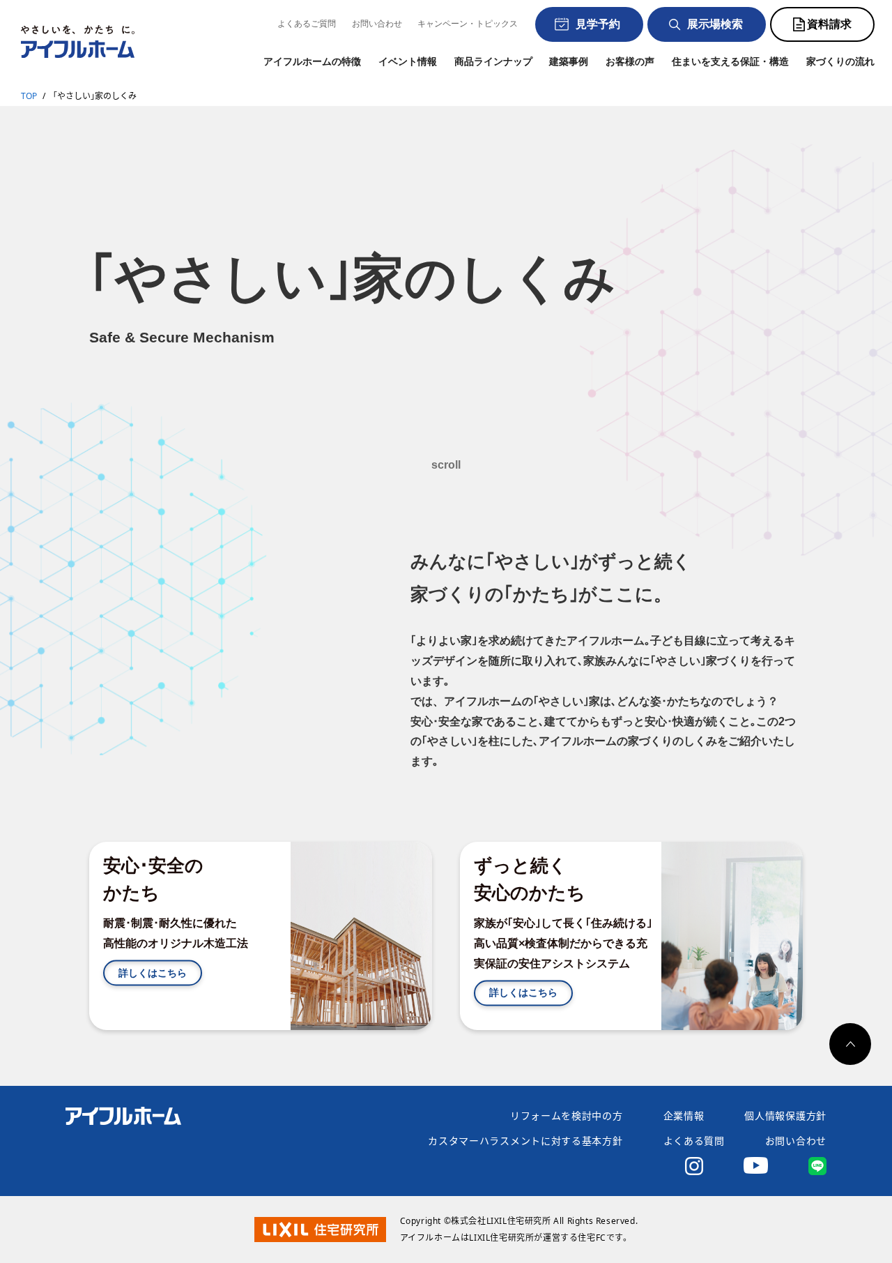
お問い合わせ (377, 24)
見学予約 (598, 24)
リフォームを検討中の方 (566, 1115)
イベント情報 (407, 61)
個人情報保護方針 (785, 1115)
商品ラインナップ (493, 61)
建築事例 (568, 61)
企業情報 (684, 1115)
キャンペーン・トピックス (467, 24)
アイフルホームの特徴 (312, 61)
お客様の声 (630, 61)
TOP (29, 96)
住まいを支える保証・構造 (730, 61)
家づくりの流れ (840, 61)
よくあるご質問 (306, 24)
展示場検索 (715, 24)
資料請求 (829, 24)
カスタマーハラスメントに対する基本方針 (525, 1140)
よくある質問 (694, 1140)
